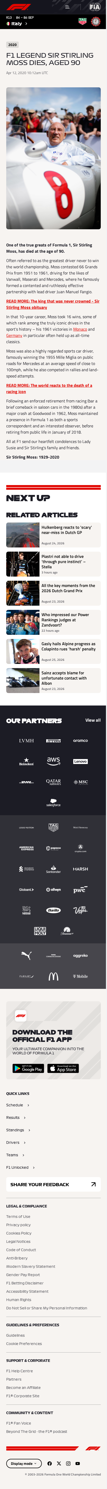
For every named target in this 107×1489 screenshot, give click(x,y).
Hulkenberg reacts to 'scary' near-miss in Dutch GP (67, 530)
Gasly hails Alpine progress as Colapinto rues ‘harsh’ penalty (69, 646)
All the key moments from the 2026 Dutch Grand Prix (68, 588)
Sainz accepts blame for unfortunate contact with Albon (64, 678)
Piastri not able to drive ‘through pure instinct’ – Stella (64, 561)
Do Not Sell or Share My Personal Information (46, 1308)
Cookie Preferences (24, 1344)
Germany (14, 335)
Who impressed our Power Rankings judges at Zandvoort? (65, 620)
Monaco (80, 329)
